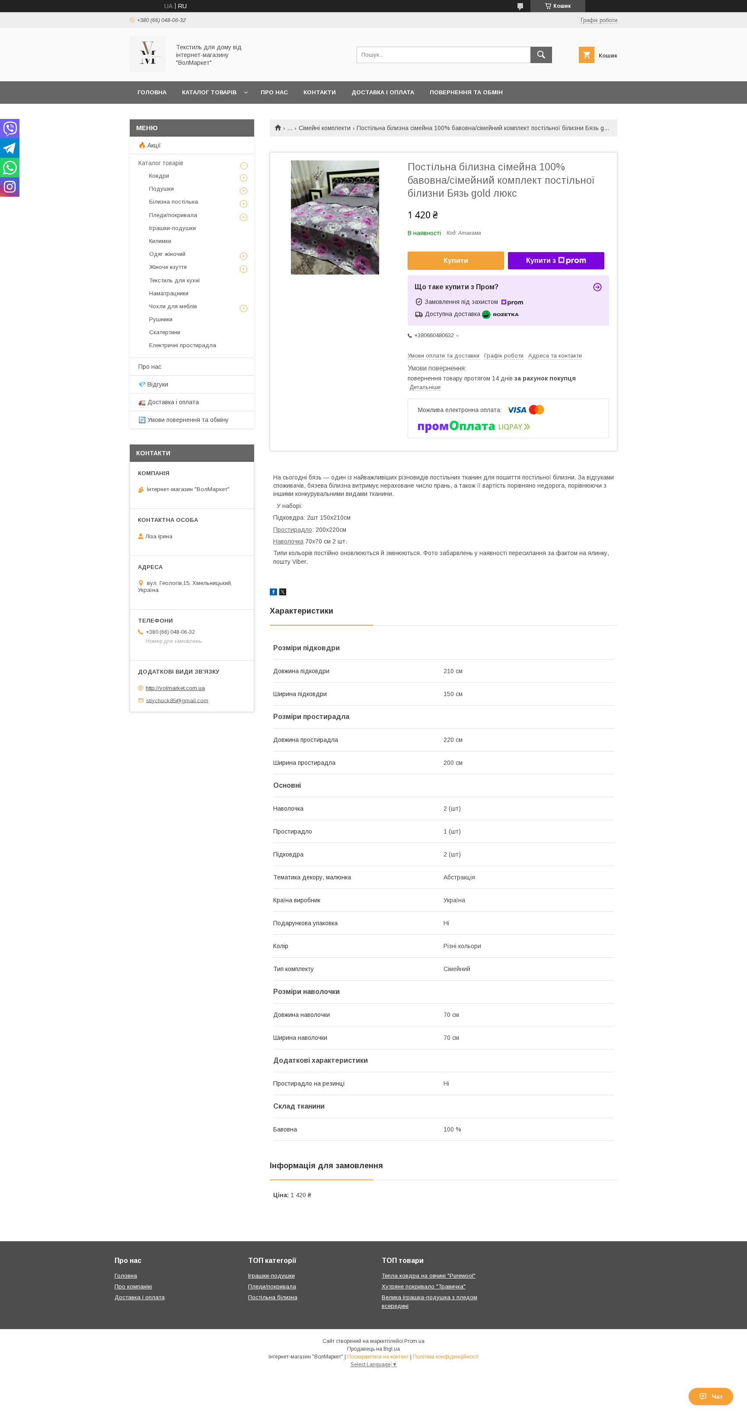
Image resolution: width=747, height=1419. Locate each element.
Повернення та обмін (466, 92)
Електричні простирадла (182, 345)
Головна (151, 92)
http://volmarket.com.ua (175, 688)
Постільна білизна (272, 1297)
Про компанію (133, 1286)
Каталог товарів (209, 92)
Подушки (161, 188)
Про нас (274, 92)
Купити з (541, 260)
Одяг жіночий (167, 254)
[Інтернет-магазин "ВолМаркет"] (148, 70)
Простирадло (292, 529)
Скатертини (164, 332)
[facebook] (273, 593)
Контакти (319, 92)
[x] (282, 593)
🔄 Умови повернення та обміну (183, 419)
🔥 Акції (149, 145)
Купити (456, 260)
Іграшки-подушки (172, 228)
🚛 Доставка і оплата (168, 402)
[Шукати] (541, 55)
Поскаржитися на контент (378, 1357)
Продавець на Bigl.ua (373, 1349)
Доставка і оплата (382, 92)
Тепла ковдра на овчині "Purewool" (429, 1275)
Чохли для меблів (173, 306)
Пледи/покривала (173, 215)
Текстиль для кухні (174, 280)
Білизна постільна (173, 201)
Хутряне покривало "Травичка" (424, 1286)
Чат (717, 1396)
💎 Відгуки (153, 384)
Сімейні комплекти (325, 128)
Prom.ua (414, 1341)
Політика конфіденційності (446, 1357)
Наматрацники (168, 293)
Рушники (160, 319)
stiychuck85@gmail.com (177, 700)
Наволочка (288, 541)
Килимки (160, 241)
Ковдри (159, 176)
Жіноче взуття (168, 267)
